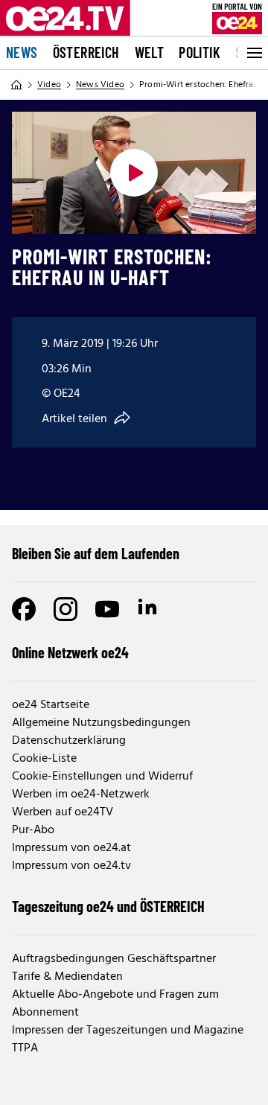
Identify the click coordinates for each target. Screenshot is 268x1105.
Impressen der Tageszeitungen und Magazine (127, 1030)
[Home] (16, 85)
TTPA (25, 1048)
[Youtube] (107, 609)
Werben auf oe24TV (62, 812)
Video (49, 85)
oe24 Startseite (50, 705)
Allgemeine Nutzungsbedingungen (101, 723)
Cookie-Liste (44, 758)
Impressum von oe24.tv (71, 866)
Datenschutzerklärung (69, 741)
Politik (199, 52)
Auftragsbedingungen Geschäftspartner (114, 959)
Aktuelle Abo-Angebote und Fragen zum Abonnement (115, 1003)
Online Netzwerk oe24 (70, 652)
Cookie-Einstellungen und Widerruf (102, 776)
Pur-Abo (33, 830)
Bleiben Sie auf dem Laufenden (95, 553)
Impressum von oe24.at (71, 848)
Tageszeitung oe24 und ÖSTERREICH (108, 906)
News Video (100, 85)
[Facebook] (24, 609)
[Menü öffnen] (253, 53)
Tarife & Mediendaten (67, 977)
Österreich (86, 52)
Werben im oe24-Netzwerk (81, 794)
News (22, 52)
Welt (150, 52)
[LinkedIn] (149, 609)
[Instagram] (65, 609)
